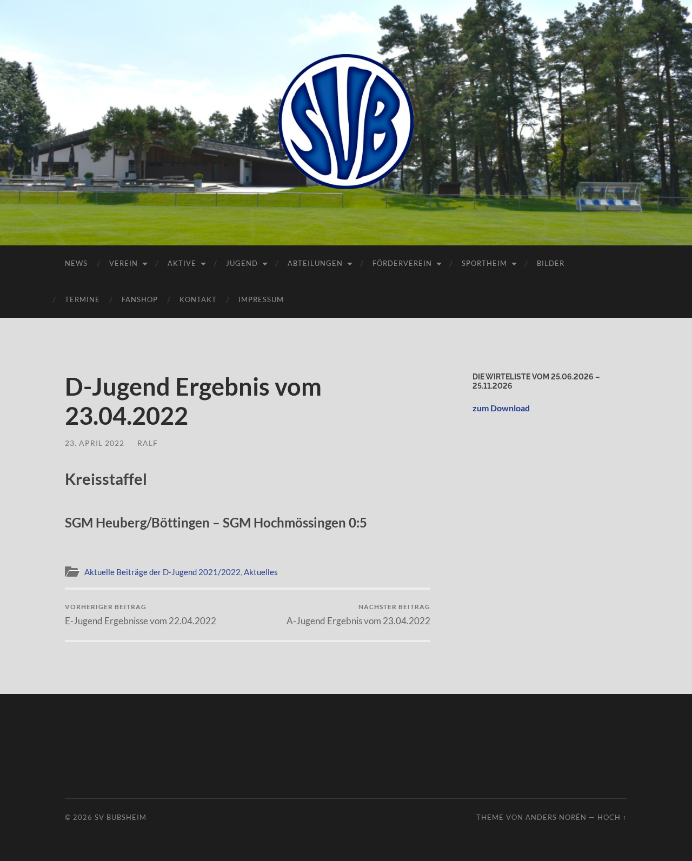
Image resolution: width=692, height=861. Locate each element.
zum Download (501, 408)
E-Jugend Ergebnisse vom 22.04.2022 (140, 614)
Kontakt (198, 299)
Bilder (550, 263)
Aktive (182, 263)
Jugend (242, 263)
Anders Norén (556, 817)
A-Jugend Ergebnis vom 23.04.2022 (358, 614)
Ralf (147, 443)
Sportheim (484, 263)
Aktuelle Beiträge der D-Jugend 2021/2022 (162, 572)
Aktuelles (261, 572)
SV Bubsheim (121, 817)
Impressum (261, 299)
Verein (123, 263)
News (76, 263)
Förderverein (402, 263)
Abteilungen (315, 263)
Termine (82, 299)
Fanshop (140, 299)
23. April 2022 (94, 443)
